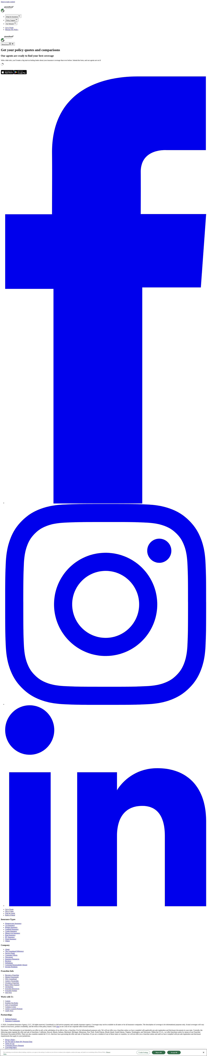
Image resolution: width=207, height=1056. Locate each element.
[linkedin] (105, 906)
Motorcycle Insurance (12, 933)
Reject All (159, 1052)
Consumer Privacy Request (14, 1045)
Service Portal (10, 953)
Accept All (174, 1052)
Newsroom (9, 957)
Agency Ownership (12, 981)
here (57, 1026)
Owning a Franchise (12, 983)
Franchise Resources (12, 989)
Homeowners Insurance (13, 923)
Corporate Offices (11, 955)
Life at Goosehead (11, 1005)
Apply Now (9, 1011)
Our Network (10, 24)
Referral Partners (11, 1019)
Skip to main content (8, 2)
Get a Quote (9, 28)
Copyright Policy (11, 1047)
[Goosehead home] (103, 8)
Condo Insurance (11, 931)
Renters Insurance (11, 927)
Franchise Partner (11, 991)
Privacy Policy (10, 1040)
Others (7, 941)
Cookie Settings (143, 1052)
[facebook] (105, 503)
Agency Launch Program (13, 1009)
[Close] (203, 1052)
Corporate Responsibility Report (16, 965)
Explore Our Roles (11, 1003)
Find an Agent (10, 913)
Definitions (9, 963)
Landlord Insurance (11, 929)
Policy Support (10, 20)
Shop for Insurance (12, 17)
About (7, 949)
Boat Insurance (10, 935)
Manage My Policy (11, 30)
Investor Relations (11, 967)
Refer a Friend (10, 915)
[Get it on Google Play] (20, 74)
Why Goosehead (11, 979)
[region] (103, 1052)
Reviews (8, 961)
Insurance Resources (12, 959)
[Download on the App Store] (7, 74)
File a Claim (9, 911)
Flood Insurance (10, 939)
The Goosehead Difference (14, 951)
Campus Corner (10, 1007)
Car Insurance (10, 925)
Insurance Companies (12, 1021)
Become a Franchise (12, 975)
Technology (9, 987)
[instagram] (105, 704)
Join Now (8, 992)
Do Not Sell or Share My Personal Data (18, 1042)
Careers (7, 1001)
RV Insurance (10, 937)
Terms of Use (9, 1043)
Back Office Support (12, 985)
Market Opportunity (12, 977)
